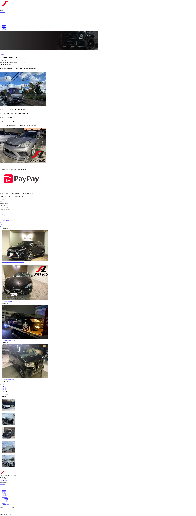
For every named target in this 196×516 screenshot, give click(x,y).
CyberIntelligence (13, 514)
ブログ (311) (4, 388)
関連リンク (4, 503)
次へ (1, 226)
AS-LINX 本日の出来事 (4, 220)
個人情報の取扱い (5, 504)
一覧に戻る (2, 54)
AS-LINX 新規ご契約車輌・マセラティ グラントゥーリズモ (13, 301)
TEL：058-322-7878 (3, 480)
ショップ (6, 14)
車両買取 (4, 24)
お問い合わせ (4, 29)
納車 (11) (4, 389)
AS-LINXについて (5, 20)
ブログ (1, 212)
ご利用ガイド (6, 15)
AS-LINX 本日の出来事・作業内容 (8, 340)
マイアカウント (7, 18)
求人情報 (4, 27)
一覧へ (1, 224)
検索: (1, 507)
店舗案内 (4, 25)
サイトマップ (4, 505)
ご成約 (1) (4, 387)
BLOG (3, 26)
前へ (1, 222)
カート (5, 500)
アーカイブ (2, 394)
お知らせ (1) (4, 386)
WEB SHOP (2, 12)
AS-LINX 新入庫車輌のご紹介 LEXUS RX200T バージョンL (13, 262)
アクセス (4, 28)
